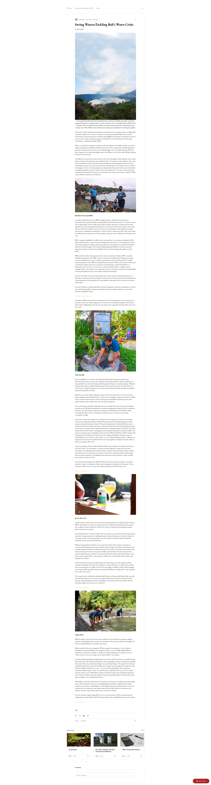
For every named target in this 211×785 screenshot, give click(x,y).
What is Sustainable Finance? (131, 749)
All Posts (69, 8)
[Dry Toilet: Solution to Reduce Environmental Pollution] (105, 740)
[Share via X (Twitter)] (80, 715)
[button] (142, 8)
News (98, 8)
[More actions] (135, 20)
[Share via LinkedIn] (84, 715)
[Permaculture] (79, 740)
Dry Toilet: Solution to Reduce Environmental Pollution (105, 750)
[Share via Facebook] (76, 715)
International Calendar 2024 (84, 8)
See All (142, 730)
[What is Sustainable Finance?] (132, 740)
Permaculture (73, 749)
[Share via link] (88, 715)
